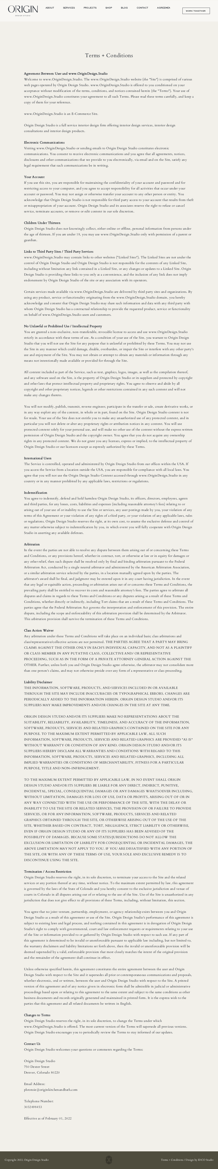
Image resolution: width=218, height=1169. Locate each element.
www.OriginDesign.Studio (88, 73)
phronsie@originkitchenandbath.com (51, 1090)
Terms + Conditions (172, 1160)
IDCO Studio (205, 1160)
